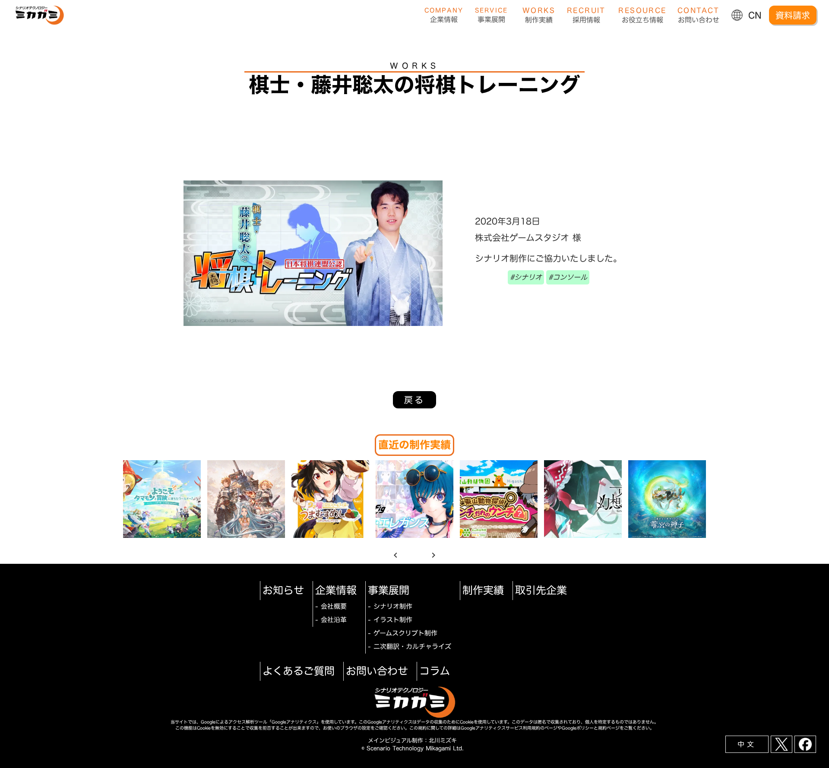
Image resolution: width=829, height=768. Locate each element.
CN (755, 15)
